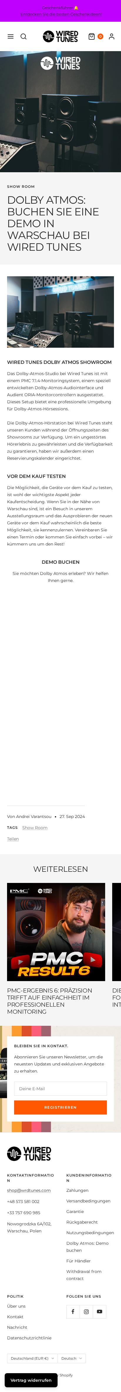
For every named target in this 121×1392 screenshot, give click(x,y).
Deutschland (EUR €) (29, 1358)
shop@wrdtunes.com (29, 1190)
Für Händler (78, 1261)
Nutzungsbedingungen (90, 1232)
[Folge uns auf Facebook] (73, 1311)
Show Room (21, 186)
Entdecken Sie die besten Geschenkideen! (61, 14)
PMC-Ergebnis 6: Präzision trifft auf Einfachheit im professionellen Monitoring (49, 1001)
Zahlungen (77, 1190)
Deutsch (68, 1358)
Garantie (75, 1211)
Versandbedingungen (88, 1201)
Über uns (16, 1306)
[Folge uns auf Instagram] (86, 1311)
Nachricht (17, 1327)
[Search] (23, 36)
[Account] (111, 36)
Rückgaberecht (82, 1222)
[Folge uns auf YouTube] (99, 1311)
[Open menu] (10, 36)
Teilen (13, 838)
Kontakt (15, 1316)
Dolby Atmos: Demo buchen (87, 1247)
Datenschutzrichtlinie (29, 1338)
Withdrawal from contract (84, 1275)
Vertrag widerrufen (31, 1380)
